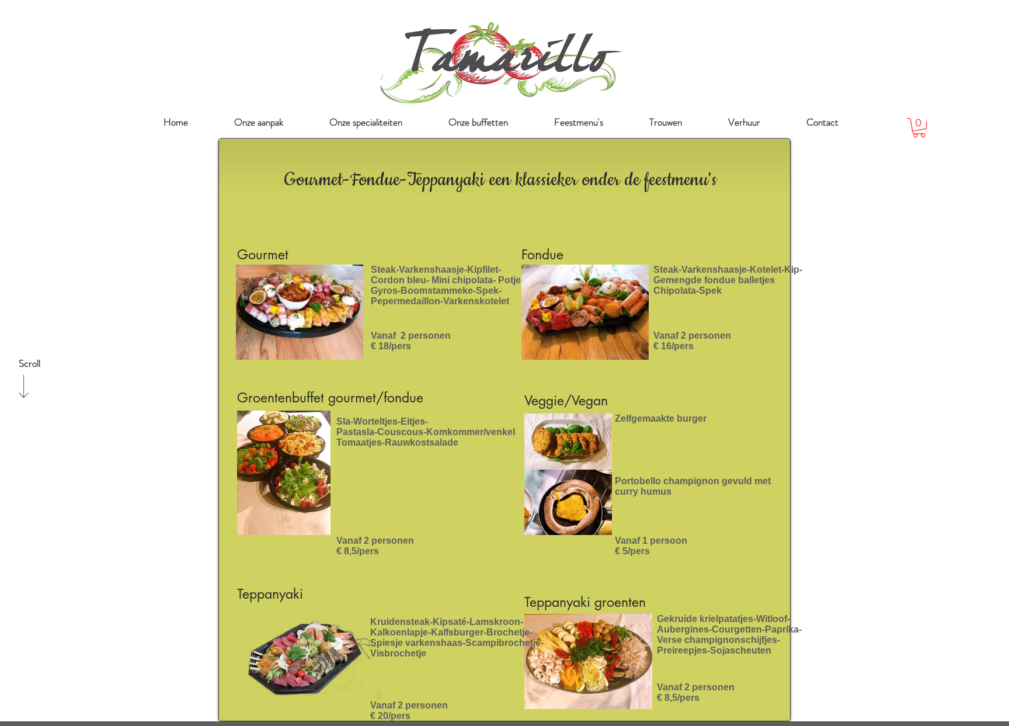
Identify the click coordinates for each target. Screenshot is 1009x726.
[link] (919, 128)
